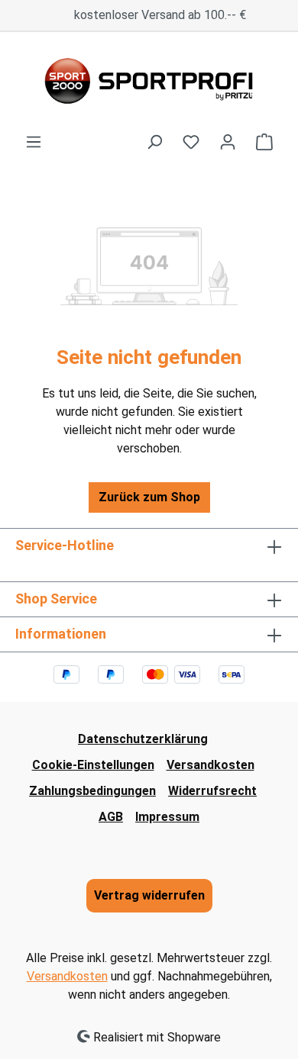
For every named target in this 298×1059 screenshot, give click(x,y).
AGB (111, 817)
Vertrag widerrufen (149, 895)
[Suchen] (154, 142)
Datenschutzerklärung (143, 739)
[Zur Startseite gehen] (149, 82)
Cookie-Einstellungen (93, 765)
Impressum (167, 817)
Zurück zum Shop (149, 497)
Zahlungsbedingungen (92, 791)
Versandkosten (210, 765)
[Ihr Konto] (227, 142)
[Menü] (33, 142)
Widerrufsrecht (212, 791)
